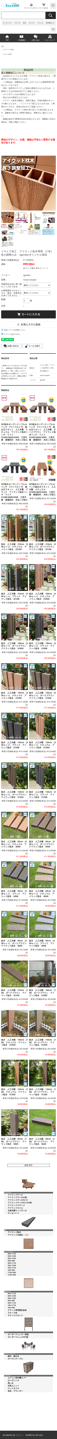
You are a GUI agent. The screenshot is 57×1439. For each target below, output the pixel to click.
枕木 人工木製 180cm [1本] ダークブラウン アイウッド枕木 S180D (42, 993)
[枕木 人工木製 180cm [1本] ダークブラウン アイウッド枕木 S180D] (42, 974)
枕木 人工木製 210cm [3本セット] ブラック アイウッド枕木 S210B (14, 596)
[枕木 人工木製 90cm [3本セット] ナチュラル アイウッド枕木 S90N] (14, 825)
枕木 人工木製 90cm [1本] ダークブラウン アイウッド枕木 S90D (14, 1141)
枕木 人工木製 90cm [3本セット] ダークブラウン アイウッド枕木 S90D (42, 844)
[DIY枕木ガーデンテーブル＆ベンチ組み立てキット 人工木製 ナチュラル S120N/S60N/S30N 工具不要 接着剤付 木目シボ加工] (42, 468)
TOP (7, 40)
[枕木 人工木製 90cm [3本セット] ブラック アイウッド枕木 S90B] (14, 874)
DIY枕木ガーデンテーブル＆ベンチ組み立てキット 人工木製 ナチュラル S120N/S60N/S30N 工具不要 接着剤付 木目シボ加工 (42, 489)
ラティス (17, 23)
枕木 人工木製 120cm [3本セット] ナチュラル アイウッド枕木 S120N (42, 745)
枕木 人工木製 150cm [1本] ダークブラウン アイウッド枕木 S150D (42, 1042)
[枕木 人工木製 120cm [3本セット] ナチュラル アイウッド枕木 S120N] (42, 726)
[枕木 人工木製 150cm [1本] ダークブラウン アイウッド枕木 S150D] (42, 1023)
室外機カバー (50, 23)
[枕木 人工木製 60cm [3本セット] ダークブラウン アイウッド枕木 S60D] (14, 924)
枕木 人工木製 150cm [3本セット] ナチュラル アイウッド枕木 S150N (14, 695)
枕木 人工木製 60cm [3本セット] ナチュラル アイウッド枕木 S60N (42, 893)
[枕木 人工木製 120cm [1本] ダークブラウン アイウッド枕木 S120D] (42, 1073)
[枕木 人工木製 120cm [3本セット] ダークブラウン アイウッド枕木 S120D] (14, 775)
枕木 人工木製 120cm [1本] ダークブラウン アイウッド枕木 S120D (42, 1092)
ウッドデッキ (7, 23)
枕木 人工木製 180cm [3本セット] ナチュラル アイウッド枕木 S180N (42, 596)
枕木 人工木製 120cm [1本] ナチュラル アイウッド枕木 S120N (14, 1092)
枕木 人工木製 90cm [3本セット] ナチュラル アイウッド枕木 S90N (14, 844)
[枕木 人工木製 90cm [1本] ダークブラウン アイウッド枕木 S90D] (14, 1122)
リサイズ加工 (7, 54)
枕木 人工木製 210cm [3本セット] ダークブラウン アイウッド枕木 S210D (42, 547)
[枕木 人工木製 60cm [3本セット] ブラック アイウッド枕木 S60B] (42, 924)
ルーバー (32, 23)
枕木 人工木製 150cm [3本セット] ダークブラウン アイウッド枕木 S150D (42, 695)
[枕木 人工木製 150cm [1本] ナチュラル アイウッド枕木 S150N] (14, 1023)
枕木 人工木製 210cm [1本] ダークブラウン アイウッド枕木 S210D (14, 993)
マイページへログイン (31, 8)
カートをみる (43, 8)
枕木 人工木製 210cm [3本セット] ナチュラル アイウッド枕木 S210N (14, 547)
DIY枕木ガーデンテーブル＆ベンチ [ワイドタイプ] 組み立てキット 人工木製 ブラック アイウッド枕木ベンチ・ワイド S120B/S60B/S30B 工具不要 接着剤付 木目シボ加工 (14, 492)
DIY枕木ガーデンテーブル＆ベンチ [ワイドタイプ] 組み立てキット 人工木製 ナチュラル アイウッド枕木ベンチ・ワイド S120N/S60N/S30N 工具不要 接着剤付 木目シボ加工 (14, 432)
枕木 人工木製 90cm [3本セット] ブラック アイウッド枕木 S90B (14, 893)
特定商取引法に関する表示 (34, 1435)
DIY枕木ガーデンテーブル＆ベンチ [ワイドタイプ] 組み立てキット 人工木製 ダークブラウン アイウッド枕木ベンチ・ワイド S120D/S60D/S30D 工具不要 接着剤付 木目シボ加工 (42, 432)
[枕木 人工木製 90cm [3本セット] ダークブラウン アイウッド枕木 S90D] (42, 825)
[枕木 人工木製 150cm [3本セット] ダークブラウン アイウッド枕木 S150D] (42, 676)
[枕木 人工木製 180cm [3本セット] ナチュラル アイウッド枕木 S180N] (42, 577)
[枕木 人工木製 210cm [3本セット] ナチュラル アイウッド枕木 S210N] (14, 527)
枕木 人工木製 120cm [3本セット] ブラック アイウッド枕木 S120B (42, 794)
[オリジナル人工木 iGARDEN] (10, 5)
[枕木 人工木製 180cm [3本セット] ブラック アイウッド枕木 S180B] (42, 627)
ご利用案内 (21, 40)
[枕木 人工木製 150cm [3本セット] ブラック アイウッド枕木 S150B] (14, 726)
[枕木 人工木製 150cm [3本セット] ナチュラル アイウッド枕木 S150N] (14, 676)
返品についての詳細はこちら (14, 330)
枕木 (24, 23)
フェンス (40, 23)
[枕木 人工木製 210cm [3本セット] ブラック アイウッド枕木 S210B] (14, 577)
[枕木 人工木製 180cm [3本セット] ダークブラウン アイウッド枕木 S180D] (14, 627)
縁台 (53, 29)
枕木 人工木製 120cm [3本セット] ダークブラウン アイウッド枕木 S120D (14, 794)
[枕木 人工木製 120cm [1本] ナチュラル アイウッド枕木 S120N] (14, 1073)
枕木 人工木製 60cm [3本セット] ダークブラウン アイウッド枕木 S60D (14, 943)
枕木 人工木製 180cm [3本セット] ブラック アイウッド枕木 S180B (42, 646)
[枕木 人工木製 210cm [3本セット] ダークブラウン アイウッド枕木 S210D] (42, 527)
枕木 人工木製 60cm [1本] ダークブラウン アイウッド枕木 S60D (42, 1141)
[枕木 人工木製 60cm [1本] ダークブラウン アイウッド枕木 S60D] (42, 1122)
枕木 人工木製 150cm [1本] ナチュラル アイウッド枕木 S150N (14, 1042)
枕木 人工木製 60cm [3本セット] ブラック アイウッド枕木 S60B (42, 943)
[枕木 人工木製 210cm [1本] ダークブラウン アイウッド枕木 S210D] (14, 974)
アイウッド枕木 (8, 50)
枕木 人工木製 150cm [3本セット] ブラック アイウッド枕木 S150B (14, 745)
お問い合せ (36, 40)
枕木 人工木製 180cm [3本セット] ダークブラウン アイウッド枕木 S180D (14, 646)
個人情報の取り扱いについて (12, 1435)
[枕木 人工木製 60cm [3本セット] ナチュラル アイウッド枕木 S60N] (42, 874)
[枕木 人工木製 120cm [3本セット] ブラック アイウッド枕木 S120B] (42, 775)
